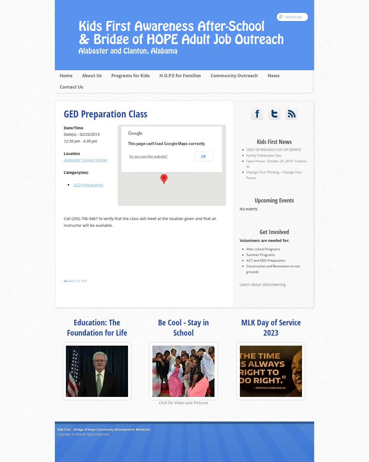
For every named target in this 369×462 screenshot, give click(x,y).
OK (203, 156)
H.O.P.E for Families (180, 76)
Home (66, 76)
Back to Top (77, 281)
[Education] (97, 398)
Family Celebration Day (263, 155)
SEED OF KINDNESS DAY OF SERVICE (273, 149)
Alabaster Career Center (86, 160)
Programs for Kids (130, 76)
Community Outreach (234, 76)
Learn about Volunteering (263, 284)
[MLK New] (271, 398)
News (274, 76)
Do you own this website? (148, 157)
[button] (163, 179)
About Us (92, 76)
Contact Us (71, 87)
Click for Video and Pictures (183, 402)
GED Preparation (88, 184)
